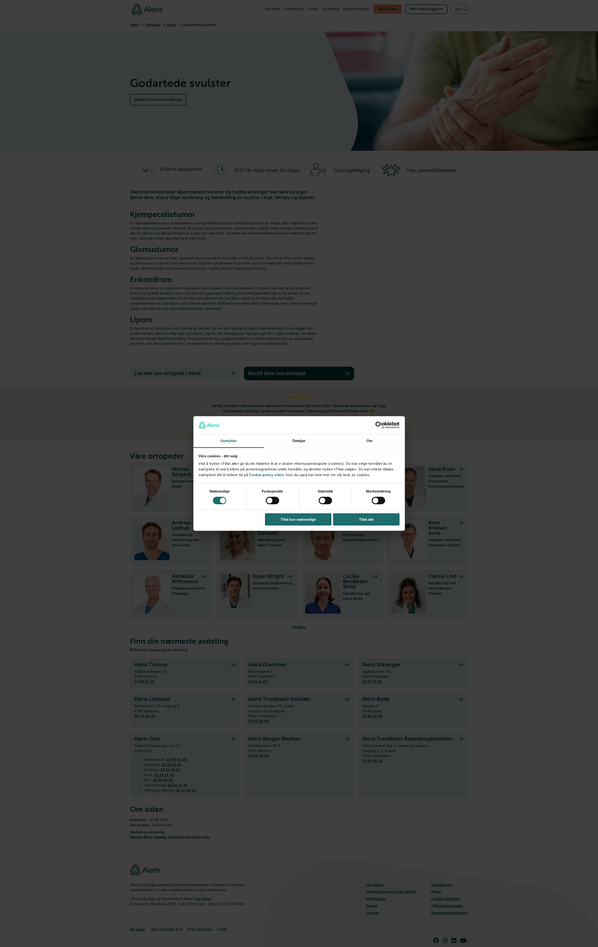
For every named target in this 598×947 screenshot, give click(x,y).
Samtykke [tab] (228, 441)
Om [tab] (369, 441)
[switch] (272, 500)
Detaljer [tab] (299, 441)
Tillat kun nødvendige (298, 519)
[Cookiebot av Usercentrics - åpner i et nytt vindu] (378, 425)
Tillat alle (366, 519)
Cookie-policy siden (266, 475)
